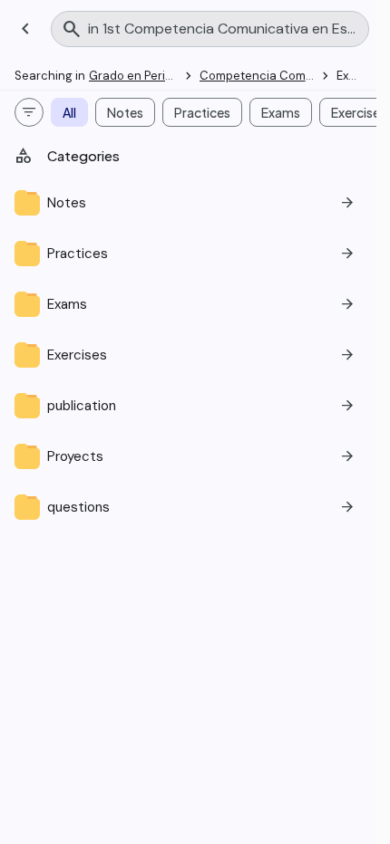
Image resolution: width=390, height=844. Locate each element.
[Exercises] (188, 355)
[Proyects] (188, 456)
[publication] (188, 405)
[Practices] (188, 253)
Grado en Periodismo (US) (161, 75)
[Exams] (188, 304)
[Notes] (188, 202)
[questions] (188, 507)
